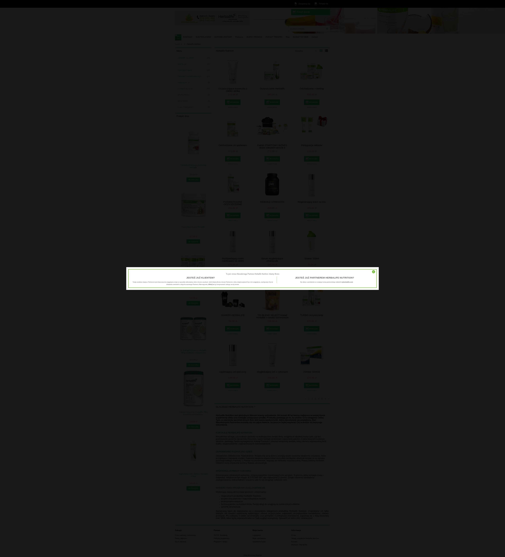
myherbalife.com (347, 282)
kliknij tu (211, 284)
